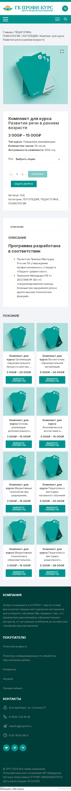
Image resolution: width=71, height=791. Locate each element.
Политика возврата (15, 646)
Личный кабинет (13, 688)
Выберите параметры (19, 379)
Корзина (8, 678)
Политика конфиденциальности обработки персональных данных (29, 658)
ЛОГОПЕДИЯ (30, 35)
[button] (61, 51)
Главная (8, 32)
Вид (10, 158)
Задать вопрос (23, 184)
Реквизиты (9, 669)
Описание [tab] (17, 226)
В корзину (38, 174)
